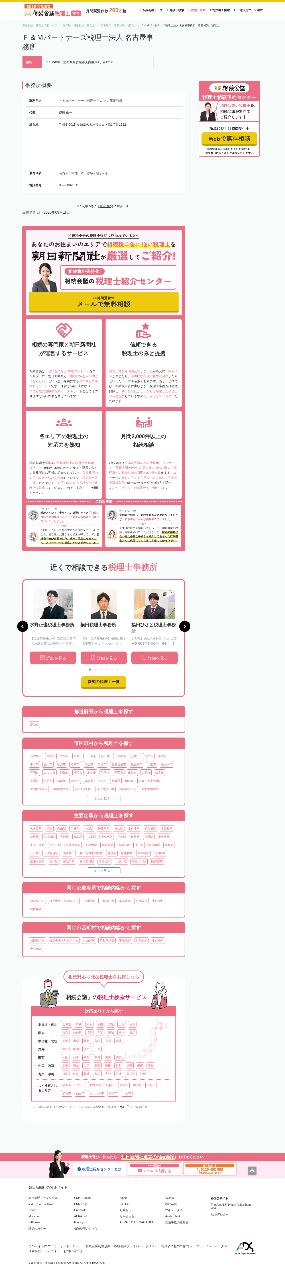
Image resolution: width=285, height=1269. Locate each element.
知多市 (159, 772)
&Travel (50, 1204)
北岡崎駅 (160, 853)
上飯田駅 (164, 836)
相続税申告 (37, 901)
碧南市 (88, 781)
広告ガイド (52, 1251)
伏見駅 (149, 836)
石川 (108, 1040)
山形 (121, 1024)
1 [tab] (90, 669)
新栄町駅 (124, 845)
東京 (65, 1032)
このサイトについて (42, 1246)
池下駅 (139, 845)
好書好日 (125, 1210)
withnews (34, 1222)
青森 (79, 1024)
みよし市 (49, 772)
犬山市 (88, 764)
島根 (108, 1065)
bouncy (78, 1222)
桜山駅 (118, 828)
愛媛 (140, 1065)
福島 (132, 1024)
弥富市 (105, 772)
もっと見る (102, 798)
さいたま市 (97, 1093)
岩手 (89, 1024)
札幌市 (110, 1085)
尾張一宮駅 (37, 861)
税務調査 (141, 901)
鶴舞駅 (78, 836)
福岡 (65, 1073)
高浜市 (102, 781)
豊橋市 (51, 756)
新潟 (65, 1040)
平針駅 (121, 836)
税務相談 (36, 909)
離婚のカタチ (37, 1228)
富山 (97, 1040)
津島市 (64, 772)
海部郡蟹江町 (105, 789)
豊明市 (34, 772)
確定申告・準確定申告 (63, 901)
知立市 (75, 781)
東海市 (132, 772)
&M (30, 1204)
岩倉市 (102, 764)
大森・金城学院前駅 (90, 853)
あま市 (91, 772)
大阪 (65, 1057)
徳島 (129, 1065)
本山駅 (88, 828)
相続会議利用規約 (98, 1246)
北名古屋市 (119, 764)
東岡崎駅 (143, 853)
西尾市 (48, 781)
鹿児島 (130, 1073)
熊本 (97, 1073)
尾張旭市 (136, 764)
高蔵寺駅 (69, 861)
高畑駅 (169, 845)
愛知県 (34, 724)
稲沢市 (61, 764)
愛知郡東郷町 (38, 789)
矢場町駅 (49, 836)
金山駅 (61, 828)
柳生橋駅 (127, 853)
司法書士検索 (221, 10)
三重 (97, 1049)
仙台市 (80, 1093)
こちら (121, 1107)
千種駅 (75, 828)
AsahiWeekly (219, 1214)
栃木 (121, 1032)
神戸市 (137, 1085)
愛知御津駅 (139, 861)
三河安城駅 (86, 861)
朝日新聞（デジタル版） (44, 1198)
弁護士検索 (177, 10)
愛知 (65, 1049)
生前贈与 (158, 901)
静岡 (76, 1049)
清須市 (78, 772)
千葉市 (126, 1093)
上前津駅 (134, 828)
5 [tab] (112, 669)
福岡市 (124, 1085)
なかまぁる (127, 1216)
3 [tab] (101, 669)
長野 (87, 1040)
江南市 (75, 764)
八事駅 (91, 836)
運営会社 (34, 1251)
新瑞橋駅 (150, 828)
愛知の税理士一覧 (104, 681)
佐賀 (76, 1073)
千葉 (100, 1032)
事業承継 (125, 901)
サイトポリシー (71, 1246)
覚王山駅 (154, 845)
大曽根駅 (167, 828)
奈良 (97, 1057)
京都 (87, 1057)
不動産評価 (107, 901)
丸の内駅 (91, 845)
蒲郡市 (61, 781)
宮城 (111, 1024)
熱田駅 (34, 836)
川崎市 (113, 1093)
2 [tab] (95, 669)
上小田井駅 (37, 845)
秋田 (100, 1024)
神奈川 (77, 1032)
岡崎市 (78, 756)
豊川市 (48, 764)
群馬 (132, 1032)
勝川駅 (53, 861)
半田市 (34, 764)
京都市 (151, 1085)
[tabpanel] (53, 626)
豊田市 (64, 756)
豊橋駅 (112, 853)
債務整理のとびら (85, 1228)
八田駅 (34, 853)
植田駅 (135, 836)
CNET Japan (82, 1198)
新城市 (116, 781)
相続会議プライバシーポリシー (136, 1246)
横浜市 (66, 1085)
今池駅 (64, 836)
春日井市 (106, 756)
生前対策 (89, 901)
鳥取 (97, 1065)
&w (39, 1204)
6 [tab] (118, 669)
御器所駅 (104, 828)
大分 (108, 1073)
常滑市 (34, 781)
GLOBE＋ (126, 1204)
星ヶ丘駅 (55, 845)
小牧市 (162, 756)
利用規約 (105, 206)
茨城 (111, 1032)
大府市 (146, 772)
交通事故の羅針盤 (176, 1222)
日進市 (151, 764)
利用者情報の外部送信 (176, 1246)
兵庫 (76, 1057)
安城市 (135, 756)
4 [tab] (107, 669)
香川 (119, 1065)
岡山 (76, 1065)
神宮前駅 (107, 845)
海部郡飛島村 (150, 789)
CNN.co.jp (80, 1204)
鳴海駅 (67, 853)
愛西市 (118, 772)
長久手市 (167, 764)
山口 (87, 1065)
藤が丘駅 (106, 836)
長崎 (87, 1073)
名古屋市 (36, 756)
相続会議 (171, 1204)
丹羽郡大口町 (83, 789)
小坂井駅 (121, 861)
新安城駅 (104, 861)
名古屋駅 (36, 828)
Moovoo (33, 1216)
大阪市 (80, 1085)
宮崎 (119, 1073)
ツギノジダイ (174, 1210)
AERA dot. (81, 1216)
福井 (119, 1040)
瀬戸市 (149, 756)
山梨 (76, 1040)
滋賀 (108, 1057)
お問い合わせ (73, 1251)
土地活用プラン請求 (250, 10)
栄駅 (49, 828)
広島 (65, 1065)
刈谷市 (121, 756)
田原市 (129, 781)
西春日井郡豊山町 (150, 781)
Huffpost (79, 1210)
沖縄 (143, 1073)
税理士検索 (198, 10)
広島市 (66, 1093)
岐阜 (87, 1049)
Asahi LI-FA (172, 1216)
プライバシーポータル (211, 1246)
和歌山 (120, 1057)
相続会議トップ (152, 10)
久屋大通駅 (73, 845)
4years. (170, 1198)
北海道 (66, 1024)
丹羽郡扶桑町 (61, 789)
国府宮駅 (157, 861)
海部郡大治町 (127, 789)
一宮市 (91, 756)
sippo (123, 1198)
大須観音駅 (51, 853)
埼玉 (89, 1032)
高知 (151, 1065)
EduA (32, 1210)
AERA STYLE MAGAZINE (137, 1222)
